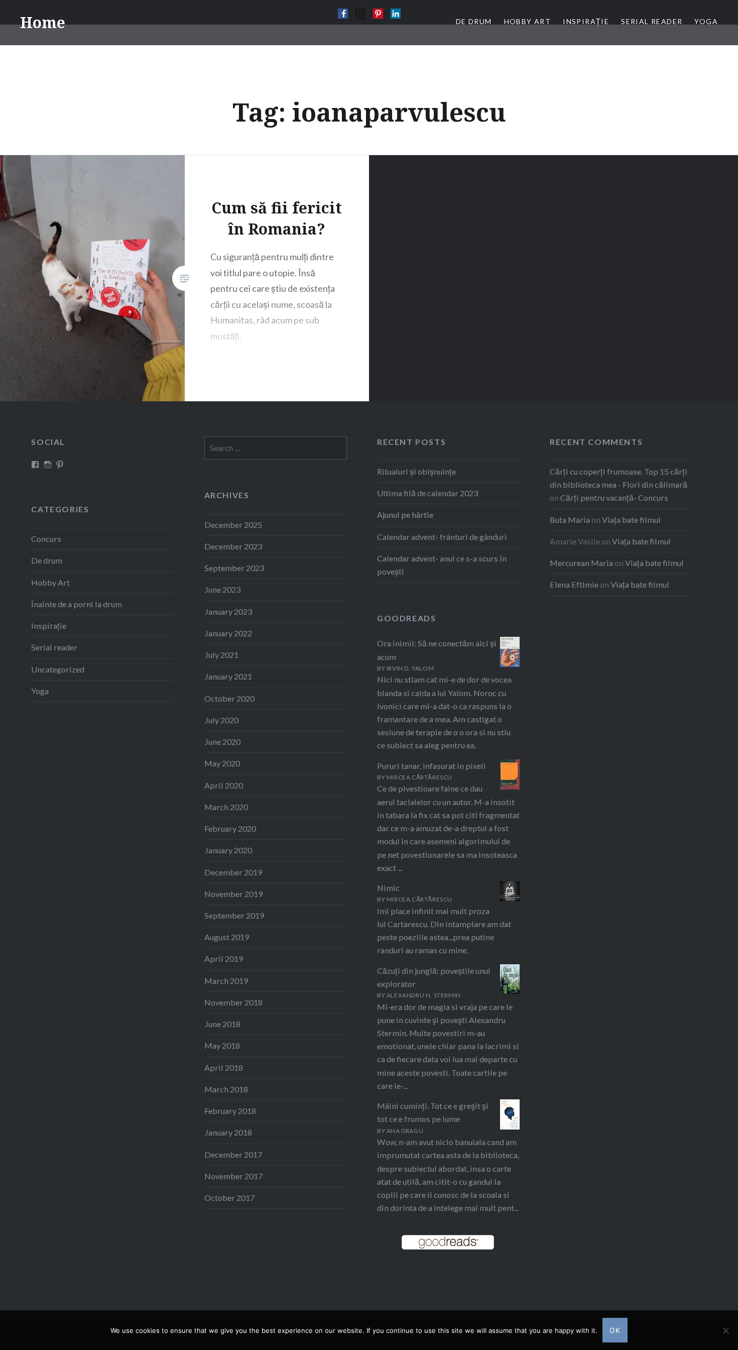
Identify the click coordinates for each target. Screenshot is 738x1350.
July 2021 (221, 654)
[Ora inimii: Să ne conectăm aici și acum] (510, 663)
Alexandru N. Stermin (424, 995)
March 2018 (226, 1089)
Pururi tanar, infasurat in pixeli (431, 765)
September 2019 (234, 915)
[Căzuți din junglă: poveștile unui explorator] (510, 990)
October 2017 (229, 1197)
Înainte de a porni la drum (76, 604)
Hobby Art (50, 582)
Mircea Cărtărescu (419, 777)
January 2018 (228, 1132)
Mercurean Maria (581, 563)
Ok (615, 1330)
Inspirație (48, 625)
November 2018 (233, 1002)
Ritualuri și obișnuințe (416, 471)
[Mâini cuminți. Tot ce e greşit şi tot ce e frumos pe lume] (510, 1127)
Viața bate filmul (631, 519)
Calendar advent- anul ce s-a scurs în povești (442, 564)
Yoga (40, 691)
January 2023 (228, 611)
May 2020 (222, 763)
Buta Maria (570, 519)
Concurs (46, 538)
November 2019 (233, 893)
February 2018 (230, 1110)
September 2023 (234, 568)
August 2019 (226, 937)
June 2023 (222, 589)
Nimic (388, 887)
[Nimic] (510, 898)
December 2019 (233, 872)
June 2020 (222, 741)
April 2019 (223, 958)
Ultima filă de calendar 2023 (427, 493)
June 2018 (222, 1024)
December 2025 (233, 524)
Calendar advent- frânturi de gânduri (442, 536)
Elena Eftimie (574, 584)
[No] (725, 1330)
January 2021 (228, 676)
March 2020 (226, 807)
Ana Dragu (405, 1131)
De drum (46, 560)
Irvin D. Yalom (410, 668)
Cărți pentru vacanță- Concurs (614, 497)
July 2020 (221, 720)
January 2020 (228, 850)
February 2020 (230, 828)
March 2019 (226, 980)
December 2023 (233, 546)
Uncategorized (57, 669)
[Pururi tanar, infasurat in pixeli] (510, 787)
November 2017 (233, 1176)
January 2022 (228, 633)
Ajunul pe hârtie (405, 514)
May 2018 (222, 1045)
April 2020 (223, 785)
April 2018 (223, 1067)
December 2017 (233, 1154)
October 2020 (229, 698)
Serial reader (54, 647)
